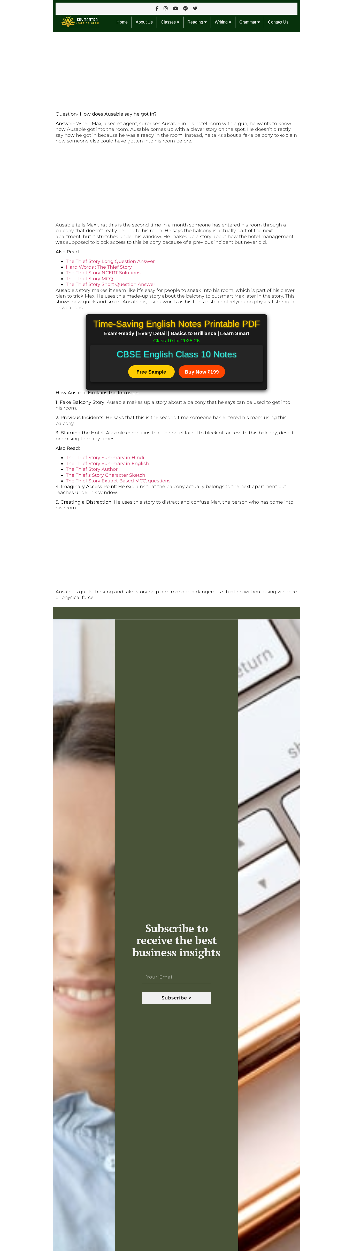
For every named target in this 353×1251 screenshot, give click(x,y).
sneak (194, 290)
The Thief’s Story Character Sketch (105, 475)
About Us (144, 22)
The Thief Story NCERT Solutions (103, 273)
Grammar (248, 22)
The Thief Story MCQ (89, 279)
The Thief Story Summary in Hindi (105, 457)
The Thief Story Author (92, 469)
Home (122, 22)
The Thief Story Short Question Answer (110, 284)
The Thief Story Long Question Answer (110, 261)
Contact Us (278, 22)
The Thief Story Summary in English (107, 463)
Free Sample (151, 372)
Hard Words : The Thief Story (99, 267)
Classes (169, 22)
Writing (222, 22)
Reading (195, 22)
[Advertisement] (176, 70)
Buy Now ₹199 (202, 372)
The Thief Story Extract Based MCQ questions (118, 481)
